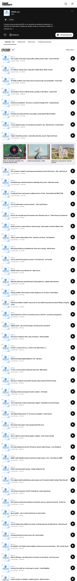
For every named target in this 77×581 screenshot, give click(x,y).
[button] (65, 4)
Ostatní (11, 19)
